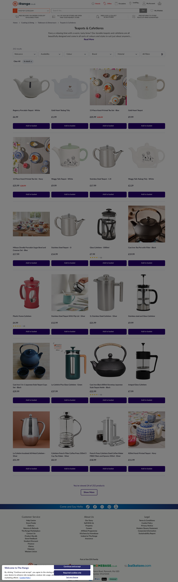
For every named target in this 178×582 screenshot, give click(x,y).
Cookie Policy (25, 578)
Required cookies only (72, 573)
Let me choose (72, 577)
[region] (47, 572)
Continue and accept (72, 567)
